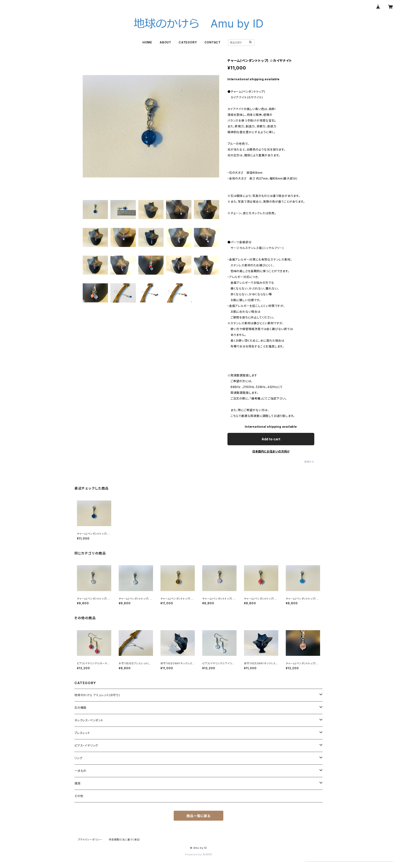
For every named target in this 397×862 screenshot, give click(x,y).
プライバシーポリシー (90, 839)
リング (78, 758)
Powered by (194, 854)
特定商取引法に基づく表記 (124, 839)
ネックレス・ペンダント (88, 720)
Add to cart (271, 439)
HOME (147, 42)
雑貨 (77, 783)
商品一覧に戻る (198, 816)
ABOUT (165, 42)
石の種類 (80, 707)
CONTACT (212, 42)
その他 (78, 796)
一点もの (80, 770)
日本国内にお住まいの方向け (270, 451)
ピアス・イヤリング (86, 745)
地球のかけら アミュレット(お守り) (97, 695)
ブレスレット (82, 733)
